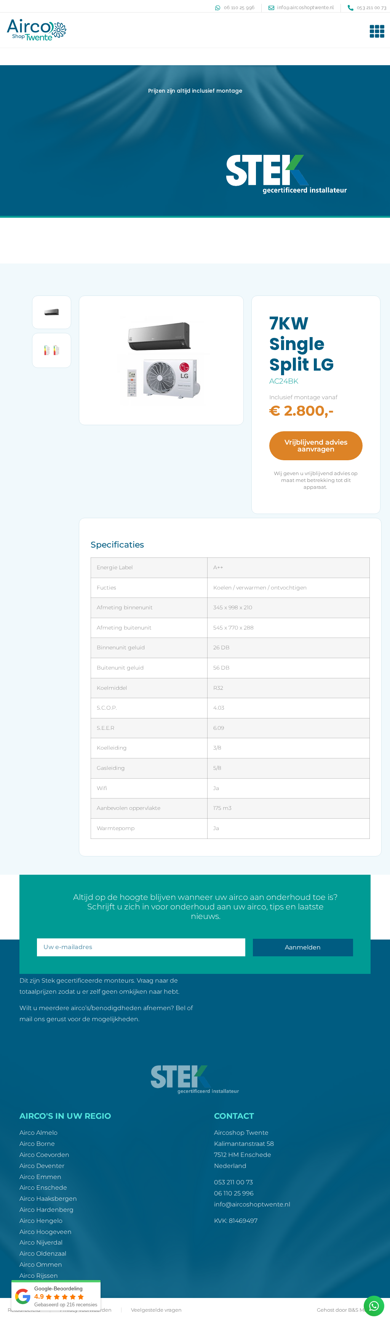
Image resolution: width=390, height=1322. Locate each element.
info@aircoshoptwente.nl (252, 1204)
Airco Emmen (40, 1177)
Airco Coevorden (44, 1154)
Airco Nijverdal (40, 1242)
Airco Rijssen (38, 1275)
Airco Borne (37, 1143)
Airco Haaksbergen (48, 1198)
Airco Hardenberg (46, 1209)
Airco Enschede (43, 1187)
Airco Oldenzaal (42, 1253)
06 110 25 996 (234, 1193)
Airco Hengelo (40, 1220)
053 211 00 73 (233, 1182)
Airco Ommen (40, 1264)
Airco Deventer (41, 1165)
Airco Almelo (38, 1132)
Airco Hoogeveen (45, 1231)
